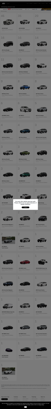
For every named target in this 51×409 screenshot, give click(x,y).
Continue (25, 207)
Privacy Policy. (41, 404)
